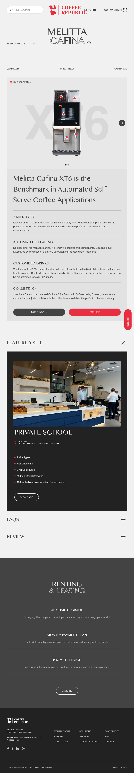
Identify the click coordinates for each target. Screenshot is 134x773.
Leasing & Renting (89, 741)
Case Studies (112, 731)
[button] (122, 123)
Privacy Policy (120, 767)
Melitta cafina (62, 731)
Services (84, 736)
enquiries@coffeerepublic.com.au (24, 737)
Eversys (58, 736)
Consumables (62, 741)
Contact (109, 741)
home (10, 43)
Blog (107, 736)
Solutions (85, 731)
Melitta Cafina (22, 43)
